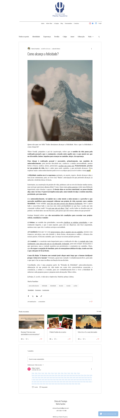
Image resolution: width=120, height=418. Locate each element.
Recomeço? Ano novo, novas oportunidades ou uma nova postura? (30, 333)
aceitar (75, 286)
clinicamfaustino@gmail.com (61, 408)
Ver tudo (99, 311)
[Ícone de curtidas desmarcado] (33, 387)
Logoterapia (45, 290)
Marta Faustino (60, 403)
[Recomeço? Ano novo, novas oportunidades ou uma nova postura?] (31, 322)
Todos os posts (24, 37)
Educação (81, 37)
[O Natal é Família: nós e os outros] (60, 322)
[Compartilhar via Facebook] (28, 296)
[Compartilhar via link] (41, 296)
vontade (68, 286)
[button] (99, 36)
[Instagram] (90, 23)
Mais (89, 37)
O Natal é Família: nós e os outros (57, 332)
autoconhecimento (34, 286)
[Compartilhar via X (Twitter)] (32, 296)
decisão (61, 286)
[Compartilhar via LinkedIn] (37, 296)
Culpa (65, 37)
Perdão (56, 37)
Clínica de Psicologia (60, 401)
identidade (53, 286)
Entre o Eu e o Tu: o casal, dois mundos (87, 332)
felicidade (44, 286)
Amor (72, 37)
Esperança (47, 37)
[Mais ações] (91, 49)
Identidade (36, 37)
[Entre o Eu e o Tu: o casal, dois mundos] (88, 322)
